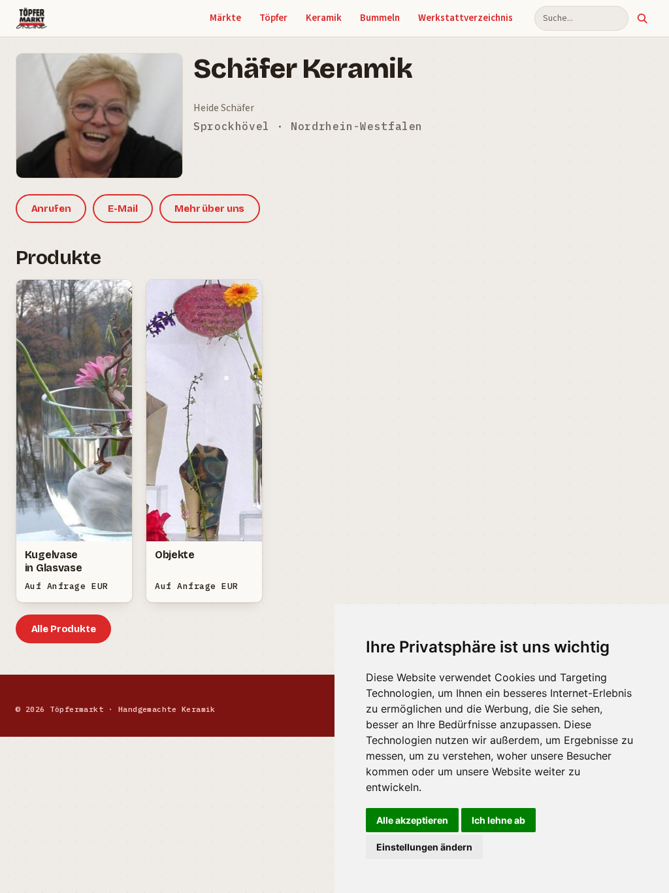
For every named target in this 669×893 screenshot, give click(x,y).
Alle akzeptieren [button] (412, 820)
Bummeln (380, 18)
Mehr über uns (209, 208)
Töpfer (273, 18)
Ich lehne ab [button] (498, 820)
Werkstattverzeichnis (465, 18)
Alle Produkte (63, 629)
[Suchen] (642, 18)
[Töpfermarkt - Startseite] (32, 18)
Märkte (225, 18)
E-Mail (122, 208)
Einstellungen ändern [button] (424, 846)
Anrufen (51, 208)
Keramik (324, 18)
